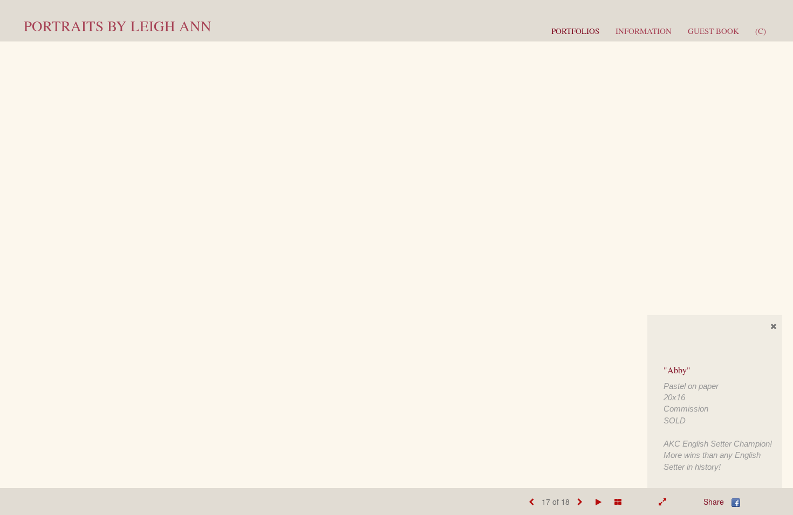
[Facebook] (736, 501)
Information (644, 30)
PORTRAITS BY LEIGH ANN (117, 26)
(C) (760, 30)
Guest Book (713, 30)
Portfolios (575, 30)
